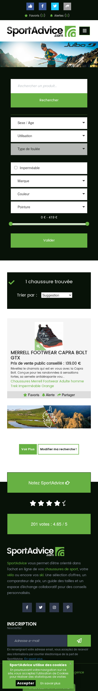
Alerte (50, 394)
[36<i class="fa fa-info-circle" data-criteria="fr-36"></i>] (49, 213)
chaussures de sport (61, 569)
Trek (14, 386)
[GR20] (49, 416)
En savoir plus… (34, 659)
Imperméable (30, 167)
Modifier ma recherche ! (58, 449)
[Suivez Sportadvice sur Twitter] (55, 6)
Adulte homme (71, 381)
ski (41, 575)
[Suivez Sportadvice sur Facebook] (42, 6)
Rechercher (49, 100)
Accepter (25, 683)
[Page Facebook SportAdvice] (27, 607)
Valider (49, 240)
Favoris (33, 394)
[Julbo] (49, 54)
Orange (48, 386)
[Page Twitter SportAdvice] (40, 607)
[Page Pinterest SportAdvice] (68, 607)
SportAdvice (17, 563)
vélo (10, 575)
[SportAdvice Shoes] (41, 30)
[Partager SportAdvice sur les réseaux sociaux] (67, 6)
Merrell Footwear (44, 381)
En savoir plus (50, 683)
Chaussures (20, 381)
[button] (49, 123)
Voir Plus (27, 449)
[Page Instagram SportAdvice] (54, 607)
